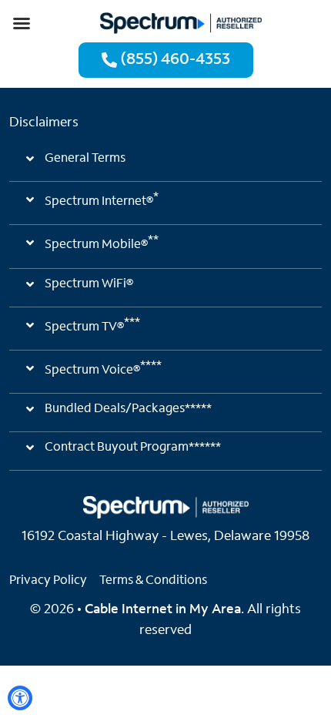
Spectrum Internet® (102, 199)
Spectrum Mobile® (102, 242)
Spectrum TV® (92, 325)
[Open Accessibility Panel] (20, 698)
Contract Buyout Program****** (133, 447)
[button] (21, 23)
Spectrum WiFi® (89, 284)
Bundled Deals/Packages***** (128, 409)
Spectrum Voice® (103, 368)
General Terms (85, 159)
